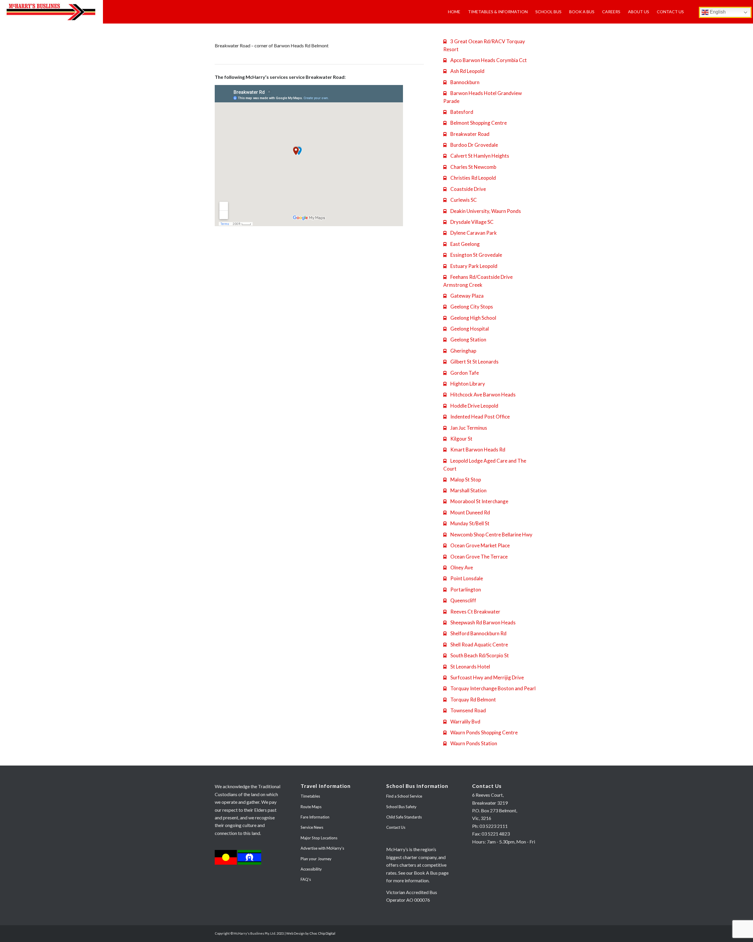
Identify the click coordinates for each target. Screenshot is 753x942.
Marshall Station (465, 490)
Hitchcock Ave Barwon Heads (479, 394)
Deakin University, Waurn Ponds (482, 211)
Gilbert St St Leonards (471, 362)
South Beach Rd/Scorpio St (476, 655)
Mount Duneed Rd (466, 512)
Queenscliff (459, 600)
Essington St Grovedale (472, 255)
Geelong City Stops (468, 307)
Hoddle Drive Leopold (470, 406)
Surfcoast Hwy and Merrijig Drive (483, 677)
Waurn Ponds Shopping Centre (480, 732)
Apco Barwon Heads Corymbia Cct (485, 60)
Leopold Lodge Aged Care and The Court (484, 465)
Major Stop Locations (319, 838)
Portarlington (462, 589)
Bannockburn (461, 82)
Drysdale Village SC (468, 222)
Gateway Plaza (463, 296)
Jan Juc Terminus (465, 428)
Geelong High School (469, 318)
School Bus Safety (401, 806)
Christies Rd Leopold (469, 178)
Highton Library (464, 384)
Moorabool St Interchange (475, 501)
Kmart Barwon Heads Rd (474, 449)
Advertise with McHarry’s (322, 848)
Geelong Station (464, 339)
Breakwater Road (466, 134)
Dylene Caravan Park (470, 233)
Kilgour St (457, 439)
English (717, 11)
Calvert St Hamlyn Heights (476, 156)
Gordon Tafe (461, 373)
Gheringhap (459, 351)
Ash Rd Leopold (463, 71)
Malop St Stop (462, 479)
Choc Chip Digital (322, 933)
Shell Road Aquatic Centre (475, 644)
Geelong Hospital (466, 329)
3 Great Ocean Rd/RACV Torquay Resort (484, 45)
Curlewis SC (460, 200)
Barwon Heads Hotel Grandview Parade (482, 97)
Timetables (310, 796)
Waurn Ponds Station (470, 743)
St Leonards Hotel (466, 666)
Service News (312, 827)
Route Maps (311, 806)
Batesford (458, 112)
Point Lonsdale (463, 578)
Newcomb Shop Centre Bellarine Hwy (487, 534)
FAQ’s (306, 879)
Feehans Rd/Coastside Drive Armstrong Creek (478, 281)
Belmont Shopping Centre (475, 123)
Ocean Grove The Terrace (475, 556)
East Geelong (461, 244)
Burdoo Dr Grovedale (470, 145)
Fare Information (315, 817)
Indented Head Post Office (476, 417)
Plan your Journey (316, 858)
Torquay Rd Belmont (469, 699)
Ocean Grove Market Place (476, 545)
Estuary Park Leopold (470, 266)
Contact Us (395, 827)
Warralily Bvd (461, 721)
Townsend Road (464, 710)
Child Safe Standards (404, 817)
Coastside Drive (464, 189)
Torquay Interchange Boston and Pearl (489, 688)
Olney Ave (458, 567)
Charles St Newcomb (469, 167)
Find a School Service (404, 796)
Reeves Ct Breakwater (471, 611)
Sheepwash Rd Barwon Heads (479, 622)
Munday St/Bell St (466, 523)
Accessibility (311, 869)
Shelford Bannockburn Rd (475, 633)
